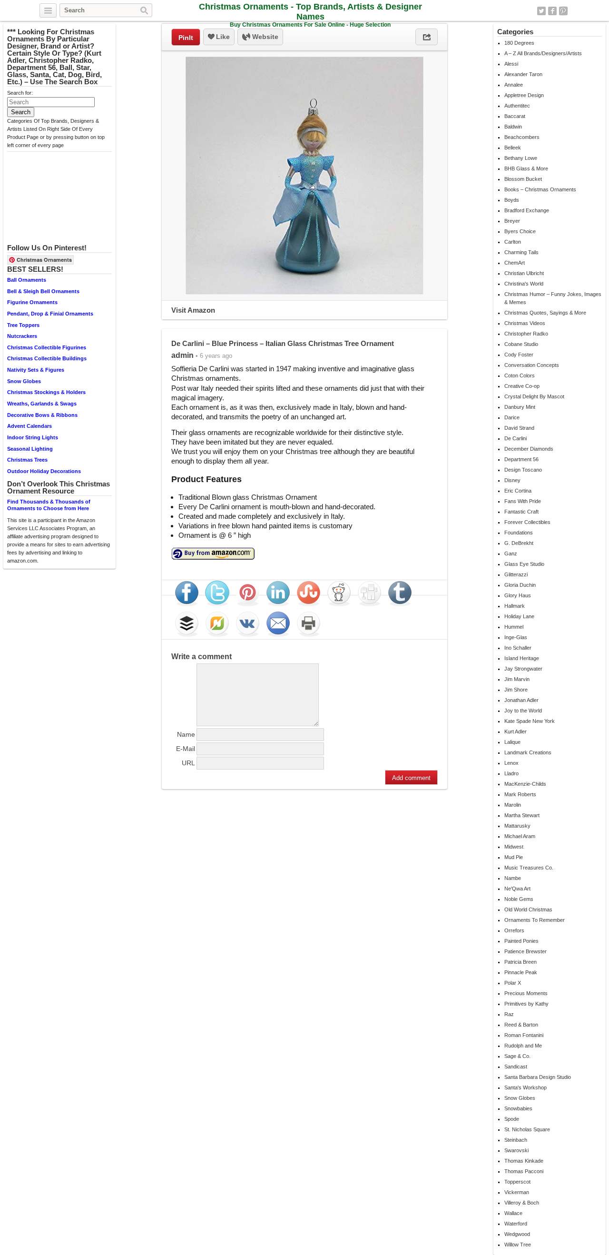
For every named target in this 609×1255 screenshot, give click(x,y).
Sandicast (515, 1066)
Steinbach (515, 1140)
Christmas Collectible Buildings (47, 358)
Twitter (541, 11)
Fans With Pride (522, 501)
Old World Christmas (528, 909)
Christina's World (523, 284)
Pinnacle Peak (520, 972)
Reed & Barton (521, 1025)
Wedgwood (517, 1234)
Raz (509, 1014)
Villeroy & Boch (521, 1203)
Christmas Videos (524, 323)
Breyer (512, 221)
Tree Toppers (23, 325)
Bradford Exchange (526, 210)
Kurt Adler (515, 731)
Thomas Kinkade (523, 1161)
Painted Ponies (521, 941)
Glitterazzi (516, 574)
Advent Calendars (29, 426)
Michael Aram (519, 836)
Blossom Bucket (523, 179)
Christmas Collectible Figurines (46, 347)
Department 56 (521, 459)
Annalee (513, 85)
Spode (511, 1119)
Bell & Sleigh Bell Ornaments (43, 291)
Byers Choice (520, 231)
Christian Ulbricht (524, 273)
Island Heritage (521, 658)
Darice (512, 417)
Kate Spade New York (529, 721)
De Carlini (515, 438)
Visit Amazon (193, 310)
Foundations (518, 532)
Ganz (510, 553)
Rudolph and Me (523, 1045)
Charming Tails (521, 252)
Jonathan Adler (521, 700)
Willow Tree (517, 1244)
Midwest (513, 847)
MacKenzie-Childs (525, 784)
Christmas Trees (27, 460)
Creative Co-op (522, 386)
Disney (512, 480)
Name (186, 734)
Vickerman (516, 1192)
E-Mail (185, 748)
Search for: (20, 93)
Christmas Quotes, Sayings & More (545, 313)
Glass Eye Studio (524, 564)
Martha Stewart (522, 815)
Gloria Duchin (520, 585)
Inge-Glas (515, 637)
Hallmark (514, 606)
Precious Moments (526, 993)
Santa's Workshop (525, 1087)
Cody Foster (518, 354)
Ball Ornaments (26, 280)
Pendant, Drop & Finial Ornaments (50, 313)
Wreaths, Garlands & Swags (42, 403)
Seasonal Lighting (30, 449)
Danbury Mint (519, 407)
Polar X (512, 983)
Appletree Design (524, 95)
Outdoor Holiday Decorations (44, 471)
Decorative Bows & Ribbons (42, 415)
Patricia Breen (520, 962)
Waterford (515, 1223)
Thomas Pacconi (523, 1171)
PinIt (185, 37)
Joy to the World (523, 710)
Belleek (512, 147)
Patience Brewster (525, 951)
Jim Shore (516, 689)
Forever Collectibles (527, 522)
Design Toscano (523, 470)
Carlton (512, 242)
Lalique (512, 742)
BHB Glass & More (526, 168)
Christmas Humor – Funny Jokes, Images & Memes (552, 298)
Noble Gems (518, 899)
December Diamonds (528, 449)
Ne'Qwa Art (517, 888)
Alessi (511, 64)
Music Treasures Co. (528, 867)
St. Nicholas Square (527, 1129)
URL (188, 763)
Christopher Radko (526, 333)
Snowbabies (518, 1108)
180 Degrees (519, 43)
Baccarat (514, 116)
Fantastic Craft (521, 511)
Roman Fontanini (523, 1035)
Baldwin (513, 126)
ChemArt (514, 263)
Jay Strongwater (523, 669)
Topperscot (517, 1182)
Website (264, 36)
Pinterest (563, 11)
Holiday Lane (519, 616)
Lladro (511, 773)
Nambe (512, 878)
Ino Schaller (517, 648)
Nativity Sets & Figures (35, 370)
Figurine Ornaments (32, 302)
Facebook (552, 11)
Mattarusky (517, 826)
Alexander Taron (523, 74)
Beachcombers (522, 137)
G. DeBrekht (518, 543)
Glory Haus (517, 595)
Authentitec (517, 106)
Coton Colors (519, 375)
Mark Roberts (520, 794)
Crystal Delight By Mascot (534, 396)
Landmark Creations (527, 752)
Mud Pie (513, 857)
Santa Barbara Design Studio (537, 1077)
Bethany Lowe (520, 158)
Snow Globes (24, 381)
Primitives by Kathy (526, 1004)
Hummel (513, 627)
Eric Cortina (517, 491)
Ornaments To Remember (534, 920)
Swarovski (516, 1150)
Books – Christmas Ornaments (540, 189)
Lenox (511, 763)
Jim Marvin (517, 679)
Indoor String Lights (32, 437)
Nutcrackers (22, 336)
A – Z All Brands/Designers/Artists (543, 53)
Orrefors (514, 930)
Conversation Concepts (531, 365)
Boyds (511, 200)
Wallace (513, 1213)
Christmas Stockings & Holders (46, 392)
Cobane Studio (521, 344)
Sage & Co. (517, 1056)
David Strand (519, 428)
